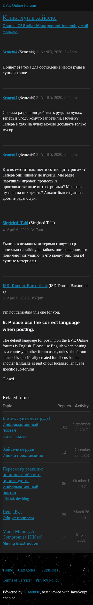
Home (8, 570)
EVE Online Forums (19, 5)
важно (21, 436)
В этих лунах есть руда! (26, 418)
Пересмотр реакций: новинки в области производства (23, 474)
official (8, 498)
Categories (26, 570)
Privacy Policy (47, 580)
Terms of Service (16, 580)
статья (8, 436)
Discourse (32, 592)
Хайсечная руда (18, 449)
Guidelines (49, 570)
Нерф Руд (12, 511)
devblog (22, 498)
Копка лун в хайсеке (30, 17)
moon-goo (10, 32)
